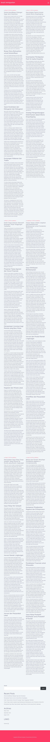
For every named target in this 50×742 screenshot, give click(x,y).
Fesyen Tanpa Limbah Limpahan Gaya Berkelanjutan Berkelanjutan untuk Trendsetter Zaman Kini (36, 225)
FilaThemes (35, 737)
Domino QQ (6, 723)
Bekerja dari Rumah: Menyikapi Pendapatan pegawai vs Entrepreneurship (35, 461)
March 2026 (6, 710)
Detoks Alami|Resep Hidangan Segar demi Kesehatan (13, 13)
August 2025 (6, 714)
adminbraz (14, 10)
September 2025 (7, 712)
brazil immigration (8, 2)
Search (5, 685)
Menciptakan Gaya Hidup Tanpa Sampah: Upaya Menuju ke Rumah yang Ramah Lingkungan (14, 461)
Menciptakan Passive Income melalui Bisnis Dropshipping (34, 13)
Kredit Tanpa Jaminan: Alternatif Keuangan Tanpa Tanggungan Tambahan (14, 224)
